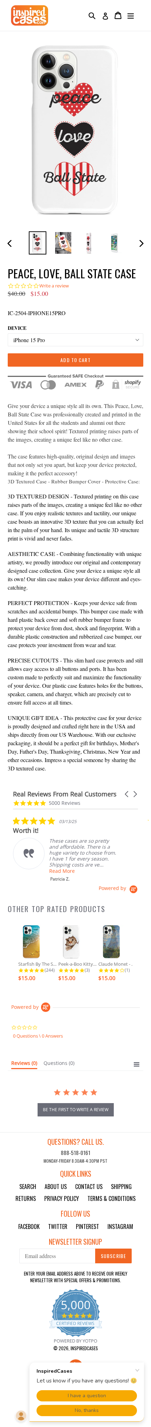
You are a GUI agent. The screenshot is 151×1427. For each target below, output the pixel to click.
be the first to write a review (76, 1110)
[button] (127, 794)
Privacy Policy (61, 1198)
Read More (62, 871)
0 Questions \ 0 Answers (38, 1036)
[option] (37, 243)
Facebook (29, 1226)
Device (17, 328)
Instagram (120, 1226)
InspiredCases (84, 1348)
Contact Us (89, 1186)
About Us (56, 1186)
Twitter (57, 1226)
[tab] (24, 1064)
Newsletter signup (75, 1242)
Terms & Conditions (111, 1198)
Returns (25, 1198)
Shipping (121, 1186)
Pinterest (87, 1226)
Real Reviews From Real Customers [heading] (65, 794)
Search (27, 1186)
